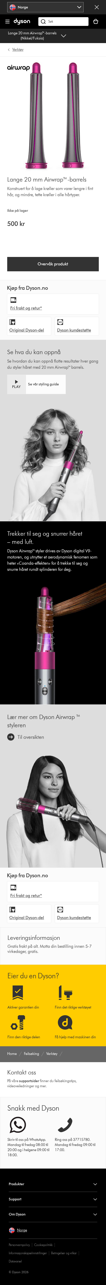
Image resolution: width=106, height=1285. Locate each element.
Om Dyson (17, 1214)
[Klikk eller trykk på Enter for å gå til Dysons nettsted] (22, 23)
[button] (36, 384)
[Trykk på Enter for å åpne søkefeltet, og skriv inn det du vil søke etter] (63, 21)
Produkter (16, 1184)
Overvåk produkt (53, 264)
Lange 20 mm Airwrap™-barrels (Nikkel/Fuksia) (32, 36)
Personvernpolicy (19, 1245)
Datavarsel (15, 1261)
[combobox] (45, 7)
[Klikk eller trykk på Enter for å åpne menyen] (7, 21)
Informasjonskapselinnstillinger (28, 1253)
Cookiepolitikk (43, 1245)
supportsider (29, 1081)
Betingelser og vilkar (64, 1253)
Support (15, 1199)
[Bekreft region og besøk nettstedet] (97, 7)
